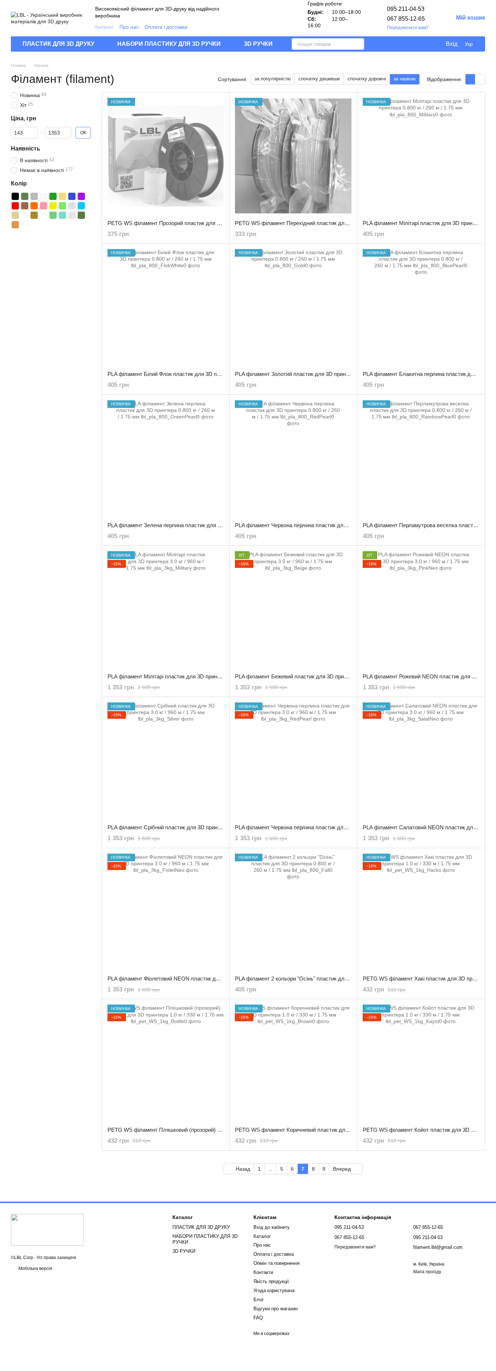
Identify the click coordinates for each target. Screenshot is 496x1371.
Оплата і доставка (166, 27)
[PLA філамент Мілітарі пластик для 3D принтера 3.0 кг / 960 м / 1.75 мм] (165, 609)
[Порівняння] (410, 44)
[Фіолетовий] (81, 196)
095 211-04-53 (405, 9)
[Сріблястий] (72, 205)
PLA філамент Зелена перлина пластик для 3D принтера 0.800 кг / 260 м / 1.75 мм (208, 525)
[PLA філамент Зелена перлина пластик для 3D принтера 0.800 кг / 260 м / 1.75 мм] (165, 458)
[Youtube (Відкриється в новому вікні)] (280, 18)
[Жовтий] (53, 205)
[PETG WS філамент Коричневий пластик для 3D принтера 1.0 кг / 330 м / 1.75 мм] (293, 1063)
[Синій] (72, 196)
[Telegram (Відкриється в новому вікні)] (289, 18)
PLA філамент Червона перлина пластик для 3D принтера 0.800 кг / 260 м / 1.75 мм (338, 525)
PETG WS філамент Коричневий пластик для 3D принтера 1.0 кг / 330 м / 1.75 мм (336, 1130)
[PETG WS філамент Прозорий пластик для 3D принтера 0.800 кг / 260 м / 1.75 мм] (165, 156)
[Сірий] (34, 196)
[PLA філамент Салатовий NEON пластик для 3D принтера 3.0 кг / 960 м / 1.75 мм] (421, 760)
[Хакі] (24, 196)
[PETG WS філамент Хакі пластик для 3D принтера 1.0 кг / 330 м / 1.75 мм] (421, 912)
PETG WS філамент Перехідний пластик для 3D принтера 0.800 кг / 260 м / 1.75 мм (338, 223)
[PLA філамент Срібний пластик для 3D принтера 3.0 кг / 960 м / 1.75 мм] (165, 760)
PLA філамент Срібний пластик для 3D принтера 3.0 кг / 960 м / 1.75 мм (196, 827)
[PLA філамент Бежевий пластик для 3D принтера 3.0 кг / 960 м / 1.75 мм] (293, 609)
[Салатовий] (62, 205)
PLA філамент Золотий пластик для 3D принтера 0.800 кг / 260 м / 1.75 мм (327, 374)
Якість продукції (271, 1281)
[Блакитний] (81, 205)
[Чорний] (15, 196)
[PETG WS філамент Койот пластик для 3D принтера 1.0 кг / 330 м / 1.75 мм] (421, 1063)
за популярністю (273, 78)
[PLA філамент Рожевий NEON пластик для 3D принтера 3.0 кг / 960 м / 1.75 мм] (421, 609)
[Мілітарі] (81, 215)
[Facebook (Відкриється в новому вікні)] (271, 18)
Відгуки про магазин (275, 1308)
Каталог (104, 27)
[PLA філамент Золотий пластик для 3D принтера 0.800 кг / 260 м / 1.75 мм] (293, 307)
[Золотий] (62, 196)
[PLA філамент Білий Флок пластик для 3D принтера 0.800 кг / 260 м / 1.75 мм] (165, 307)
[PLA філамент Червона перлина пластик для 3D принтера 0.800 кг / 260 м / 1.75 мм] (293, 458)
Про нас (129, 27)
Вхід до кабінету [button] (271, 1227)
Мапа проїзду (427, 1271)
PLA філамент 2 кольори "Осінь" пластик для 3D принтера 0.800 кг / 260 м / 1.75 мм (338, 978)
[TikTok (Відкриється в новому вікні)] (262, 18)
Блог (258, 1299)
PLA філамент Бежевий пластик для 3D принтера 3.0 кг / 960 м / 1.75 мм (324, 676)
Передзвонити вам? (407, 27)
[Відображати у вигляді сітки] (470, 79)
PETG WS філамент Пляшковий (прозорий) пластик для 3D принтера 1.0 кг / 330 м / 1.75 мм (222, 1130)
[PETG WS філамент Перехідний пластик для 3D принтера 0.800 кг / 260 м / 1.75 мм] (293, 156)
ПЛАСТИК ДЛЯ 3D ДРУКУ (58, 44)
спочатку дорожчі (366, 78)
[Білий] (43, 196)
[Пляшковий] (53, 215)
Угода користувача (273, 1290)
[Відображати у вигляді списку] (480, 79)
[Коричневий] (24, 205)
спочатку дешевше (319, 78)
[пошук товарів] (358, 44)
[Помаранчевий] (34, 205)
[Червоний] (15, 205)
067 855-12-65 (406, 19)
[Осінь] (15, 224)
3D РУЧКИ (258, 44)
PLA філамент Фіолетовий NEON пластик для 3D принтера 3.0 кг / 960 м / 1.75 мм (208, 978)
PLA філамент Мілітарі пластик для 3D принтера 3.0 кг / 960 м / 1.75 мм (195, 676)
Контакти (263, 1272)
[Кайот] (34, 215)
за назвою (405, 78)
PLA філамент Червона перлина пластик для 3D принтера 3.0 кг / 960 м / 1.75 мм (335, 827)
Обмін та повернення (276, 1263)
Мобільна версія (34, 1268)
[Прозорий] (43, 215)
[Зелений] (53, 196)
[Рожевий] (43, 205)
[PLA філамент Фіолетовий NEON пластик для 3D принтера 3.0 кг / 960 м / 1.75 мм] (165, 912)
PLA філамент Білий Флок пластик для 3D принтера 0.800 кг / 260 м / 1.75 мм (202, 374)
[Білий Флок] (72, 215)
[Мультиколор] (24, 215)
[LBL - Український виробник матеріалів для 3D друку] (47, 1229)
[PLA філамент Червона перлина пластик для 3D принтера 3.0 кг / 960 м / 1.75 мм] (293, 760)
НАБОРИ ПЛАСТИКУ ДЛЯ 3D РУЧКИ (169, 44)
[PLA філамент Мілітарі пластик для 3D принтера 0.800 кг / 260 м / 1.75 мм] (421, 156)
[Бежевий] (15, 215)
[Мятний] (62, 215)
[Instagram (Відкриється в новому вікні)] (254, 18)
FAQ (258, 1317)
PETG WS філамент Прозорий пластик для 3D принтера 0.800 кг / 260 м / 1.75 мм (208, 223)
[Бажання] (424, 44)
